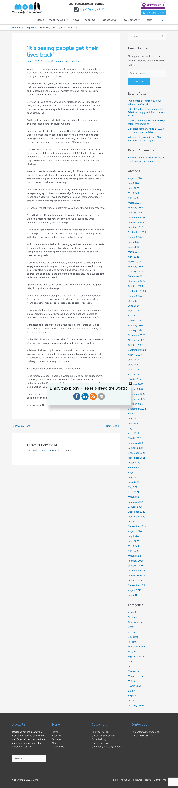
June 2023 (133, 364)
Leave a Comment (52, 61)
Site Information (100, 731)
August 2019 (134, 590)
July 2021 (133, 477)
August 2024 (135, 296)
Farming (132, 641)
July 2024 (133, 300)
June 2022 (133, 423)
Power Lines (134, 685)
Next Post (112, 425)
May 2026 (133, 193)
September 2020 (137, 526)
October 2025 (135, 227)
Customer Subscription (104, 735)
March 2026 (134, 202)
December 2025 (136, 217)
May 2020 (133, 546)
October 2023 (135, 345)
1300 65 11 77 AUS (92, 9)
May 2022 (133, 428)
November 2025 (136, 222)
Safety (131, 690)
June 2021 (133, 482)
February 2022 (136, 443)
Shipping (132, 695)
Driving (132, 632)
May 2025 (133, 251)
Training (132, 700)
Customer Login (100, 743)
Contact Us (109, 19)
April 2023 (133, 374)
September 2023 (137, 350)
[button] (161, 19)
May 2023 (133, 369)
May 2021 (133, 487)
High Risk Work (136, 656)
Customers (130, 19)
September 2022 (137, 408)
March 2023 (134, 379)
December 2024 (136, 276)
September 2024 (137, 291)
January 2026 (135, 212)
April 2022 (133, 433)
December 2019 (136, 570)
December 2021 (136, 452)
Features (56, 739)
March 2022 (134, 438)
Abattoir (132, 612)
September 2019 (136, 585)
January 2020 (135, 565)
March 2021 (134, 497)
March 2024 (134, 320)
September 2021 (136, 467)
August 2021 (134, 472)
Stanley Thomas (136, 157)
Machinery (133, 671)
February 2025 (136, 266)
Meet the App (57, 19)
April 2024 (133, 315)
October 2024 (135, 286)
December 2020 (136, 511)
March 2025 (134, 261)
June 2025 (133, 247)
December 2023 (136, 335)
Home (40, 19)
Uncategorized (78, 61)
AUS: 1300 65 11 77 (143, 735)
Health (148, 19)
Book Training (99, 739)
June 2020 (133, 541)
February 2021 (135, 502)
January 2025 (135, 271)
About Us (89, 19)
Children (132, 617)
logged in (46, 450)
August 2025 (135, 237)
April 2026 (133, 197)
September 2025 (137, 232)
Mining (131, 680)
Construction (135, 622)
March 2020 (134, 555)
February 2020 (136, 560)
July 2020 (133, 536)
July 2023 (133, 359)
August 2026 (135, 178)
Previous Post (21, 425)
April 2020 (133, 550)
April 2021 (133, 492)
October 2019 (135, 580)
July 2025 (133, 242)
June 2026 (133, 188)
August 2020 (135, 531)
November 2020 (136, 516)
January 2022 (135, 447)
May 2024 (133, 310)
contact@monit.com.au (89, 3)
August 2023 (135, 354)
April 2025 (133, 256)
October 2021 (135, 462)
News (76, 19)
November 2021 (136, 457)
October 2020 (135, 521)
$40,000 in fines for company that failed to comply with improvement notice (146, 112)
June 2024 (133, 305)
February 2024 (136, 325)
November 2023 (136, 340)
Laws (131, 666)
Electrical (133, 636)
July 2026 (133, 183)
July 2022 (133, 418)
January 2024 (135, 330)
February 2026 (136, 207)
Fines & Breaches (137, 646)
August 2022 (135, 413)
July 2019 (133, 595)
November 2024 (136, 281)
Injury (66, 61)
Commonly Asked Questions (107, 746)
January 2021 (135, 506)
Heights (132, 651)
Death (131, 627)
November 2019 (136, 575)
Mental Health (135, 676)
